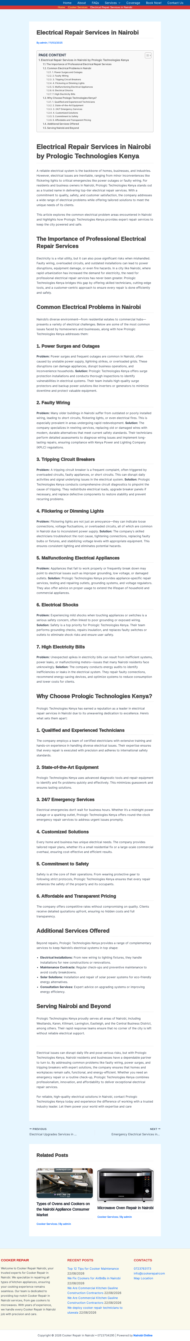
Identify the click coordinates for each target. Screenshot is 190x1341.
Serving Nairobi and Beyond (63, 127)
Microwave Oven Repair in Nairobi (125, 1208)
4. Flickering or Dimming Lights (68, 83)
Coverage (133, 3)
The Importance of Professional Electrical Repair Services (79, 64)
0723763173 (142, 1268)
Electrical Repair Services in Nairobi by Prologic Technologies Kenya (85, 60)
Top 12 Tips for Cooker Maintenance (93, 1268)
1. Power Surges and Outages (67, 72)
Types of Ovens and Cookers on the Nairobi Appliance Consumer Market (63, 1209)
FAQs (95, 3)
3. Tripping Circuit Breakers (67, 79)
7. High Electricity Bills (63, 94)
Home (67, 3)
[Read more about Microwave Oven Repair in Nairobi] (125, 1185)
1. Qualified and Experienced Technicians (73, 102)
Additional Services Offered (63, 123)
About (81, 3)
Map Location (143, 1278)
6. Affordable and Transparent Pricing (72, 120)
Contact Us (175, 3)
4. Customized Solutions (65, 113)
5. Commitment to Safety (65, 116)
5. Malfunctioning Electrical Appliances (73, 87)
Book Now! (153, 3)
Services (111, 3)
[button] (118, 3)
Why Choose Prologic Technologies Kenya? (72, 97)
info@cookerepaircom (149, 1273)
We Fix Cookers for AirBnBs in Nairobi (94, 1278)
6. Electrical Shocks (63, 90)
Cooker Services (47, 1223)
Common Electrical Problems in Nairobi (69, 68)
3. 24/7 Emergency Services (67, 109)
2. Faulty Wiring (60, 75)
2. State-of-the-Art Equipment (68, 105)
